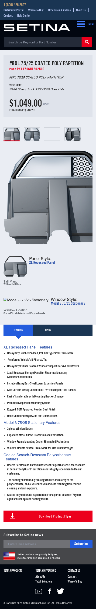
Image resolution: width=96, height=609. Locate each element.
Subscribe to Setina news (23, 535)
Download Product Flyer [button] (55, 516)
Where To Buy (36, 10)
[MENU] (80, 24)
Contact (8, 15)
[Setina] (37, 27)
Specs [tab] (48, 330)
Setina (26, 603)
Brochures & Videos (59, 10)
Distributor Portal (13, 10)
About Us (80, 10)
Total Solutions (43, 582)
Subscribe (81, 544)
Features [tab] (18, 330)
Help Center (24, 15)
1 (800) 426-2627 (14, 5)
